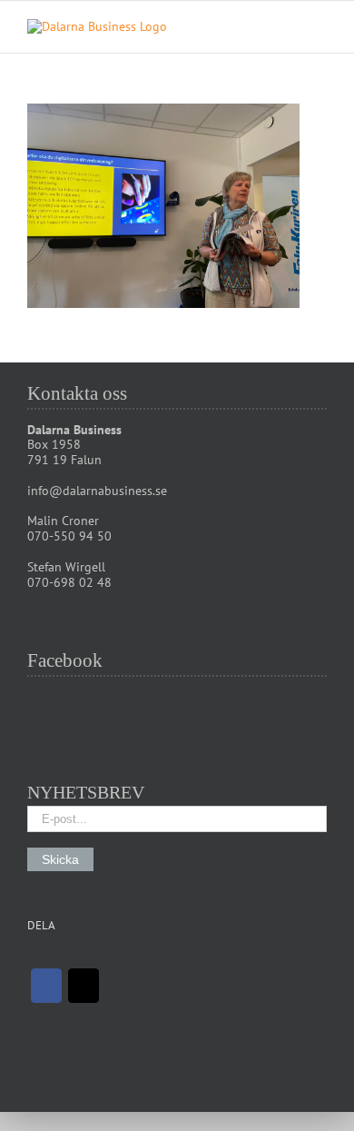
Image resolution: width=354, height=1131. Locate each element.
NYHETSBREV (85, 792)
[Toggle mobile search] (287, 28)
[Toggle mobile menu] (319, 28)
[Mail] (83, 985)
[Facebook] (46, 985)
